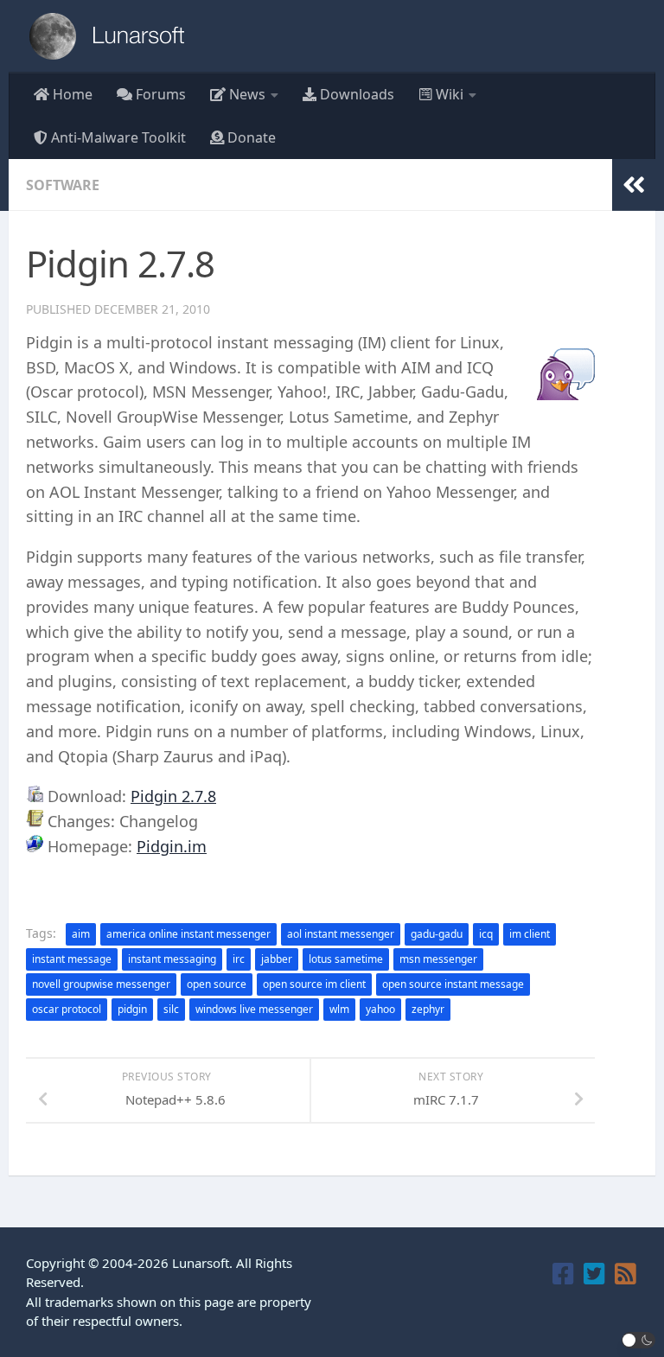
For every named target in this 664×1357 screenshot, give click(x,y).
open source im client (314, 984)
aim (81, 934)
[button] (639, 1340)
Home (71, 94)
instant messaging (172, 959)
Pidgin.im (172, 846)
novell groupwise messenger (101, 984)
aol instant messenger (340, 934)
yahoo (380, 1009)
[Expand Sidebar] (633, 185)
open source (216, 984)
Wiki (447, 94)
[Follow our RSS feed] (626, 1274)
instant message (72, 959)
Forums (159, 94)
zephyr (428, 1009)
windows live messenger (254, 1009)
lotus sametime (346, 959)
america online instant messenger (188, 934)
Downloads (355, 94)
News (245, 94)
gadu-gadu (437, 934)
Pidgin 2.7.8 (173, 796)
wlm (339, 1009)
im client (529, 934)
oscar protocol (66, 1009)
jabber (276, 959)
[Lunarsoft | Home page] (112, 36)
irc (239, 959)
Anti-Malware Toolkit (117, 137)
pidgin (132, 1009)
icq (486, 934)
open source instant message (453, 984)
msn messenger (438, 959)
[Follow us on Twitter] (595, 1274)
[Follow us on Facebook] (564, 1274)
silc (171, 1009)
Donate (250, 137)
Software (62, 184)
